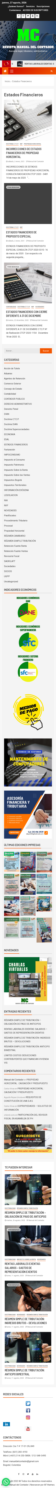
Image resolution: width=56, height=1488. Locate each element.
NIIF (21, 144)
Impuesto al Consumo (14, 459)
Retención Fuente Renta (15, 546)
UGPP (7, 576)
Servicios (30, 6)
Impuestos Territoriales (15, 485)
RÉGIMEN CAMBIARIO (14, 536)
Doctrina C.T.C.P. (12, 144)
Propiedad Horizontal (32, 144)
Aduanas (8, 373)
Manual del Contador (36, 161)
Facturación (9, 449)
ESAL (6, 439)
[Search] (51, 71)
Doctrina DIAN (11, 424)
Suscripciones (43, 6)
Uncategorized (11, 581)
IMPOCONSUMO (12, 454)
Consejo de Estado (13, 389)
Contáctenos (15, 10)
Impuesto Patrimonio (14, 464)
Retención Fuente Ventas (16, 551)
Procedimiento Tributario (15, 520)
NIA (6, 500)
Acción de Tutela (12, 368)
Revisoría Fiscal (11, 556)
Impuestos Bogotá (13, 480)
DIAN (6, 414)
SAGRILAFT (9, 561)
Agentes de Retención (14, 378)
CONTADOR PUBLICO (14, 399)
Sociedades (39, 307)
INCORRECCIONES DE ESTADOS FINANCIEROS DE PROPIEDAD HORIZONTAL (23, 153)
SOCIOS (8, 571)
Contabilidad (11, 307)
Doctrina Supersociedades (16, 429)
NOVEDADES (10, 510)
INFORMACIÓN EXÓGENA (16, 490)
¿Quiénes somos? (16, 6)
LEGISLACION (11, 495)
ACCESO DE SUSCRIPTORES (35, 10)
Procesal (8, 525)
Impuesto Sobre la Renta (16, 470)
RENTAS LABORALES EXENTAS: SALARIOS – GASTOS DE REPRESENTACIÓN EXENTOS (23, 1267)
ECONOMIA (9, 434)
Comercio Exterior (12, 383)
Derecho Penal (11, 409)
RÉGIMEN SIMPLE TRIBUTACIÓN (20, 541)
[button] (50, 1458)
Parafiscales (10, 515)
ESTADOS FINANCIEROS (16, 444)
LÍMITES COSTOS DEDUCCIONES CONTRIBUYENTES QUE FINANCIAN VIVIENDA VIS (26, 1059)
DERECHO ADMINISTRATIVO (18, 404)
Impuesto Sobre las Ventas (17, 475)
